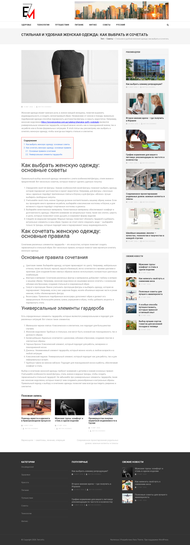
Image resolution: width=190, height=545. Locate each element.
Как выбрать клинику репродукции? (144, 84)
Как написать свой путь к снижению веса (151, 279)
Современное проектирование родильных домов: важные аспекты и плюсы (145, 196)
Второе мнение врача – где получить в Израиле (145, 119)
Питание (79, 25)
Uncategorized (27, 467)
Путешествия (62, 25)
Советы (106, 25)
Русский (120, 25)
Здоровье (26, 25)
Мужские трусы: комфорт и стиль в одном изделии (69, 419)
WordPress (163, 540)
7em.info (40, 540)
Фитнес (93, 25)
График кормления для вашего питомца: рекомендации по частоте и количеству (145, 157)
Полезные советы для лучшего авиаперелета (150, 292)
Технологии (43, 25)
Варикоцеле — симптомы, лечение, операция (43, 440)
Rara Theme (138, 540)
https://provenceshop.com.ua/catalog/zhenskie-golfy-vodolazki (70, 122)
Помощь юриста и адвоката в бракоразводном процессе (36, 419)
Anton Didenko (44, 107)
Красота (25, 482)
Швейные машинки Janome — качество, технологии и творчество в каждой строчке (145, 235)
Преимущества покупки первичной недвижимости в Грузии (103, 420)
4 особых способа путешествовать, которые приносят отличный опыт (148, 308)
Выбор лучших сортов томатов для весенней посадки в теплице (150, 324)
